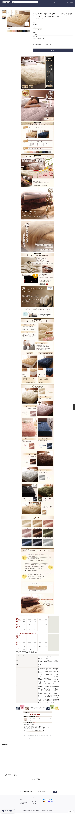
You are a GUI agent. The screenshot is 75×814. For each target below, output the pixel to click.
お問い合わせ (22, 803)
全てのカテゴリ (59, 5)
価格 (34, 22)
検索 (20, 804)
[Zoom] (18, 21)
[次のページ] (4, 31)
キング (46, 621)
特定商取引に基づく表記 (23, 802)
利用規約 (50, 810)
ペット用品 (36, 5)
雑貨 (12, 5)
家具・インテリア (5, 5)
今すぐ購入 (53, 50)
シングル (24, 621)
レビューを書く (66, 775)
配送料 (37, 44)
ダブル (35, 621)
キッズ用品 (30, 5)
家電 (41, 5)
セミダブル (29, 621)
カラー (34, 27)
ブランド (46, 5)
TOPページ (21, 799)
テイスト (52, 5)
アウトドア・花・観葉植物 (20, 5)
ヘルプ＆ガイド (54, 2)
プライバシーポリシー (44, 810)
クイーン (40, 621)
